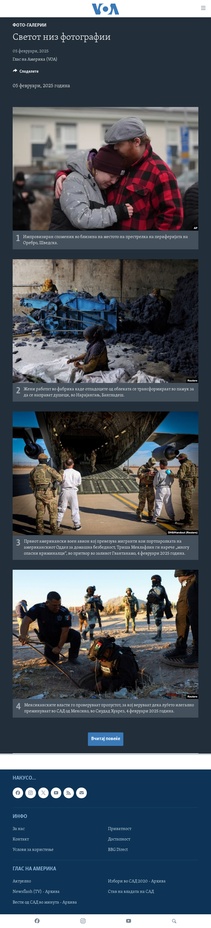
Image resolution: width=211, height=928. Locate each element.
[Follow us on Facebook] (18, 793)
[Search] (174, 921)
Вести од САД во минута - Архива (45, 902)
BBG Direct (118, 850)
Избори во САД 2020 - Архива (137, 881)
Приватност (119, 829)
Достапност (119, 839)
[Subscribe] (81, 793)
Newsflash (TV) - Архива (36, 892)
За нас (19, 829)
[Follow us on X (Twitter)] (43, 793)
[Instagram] (82, 921)
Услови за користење (33, 850)
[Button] (25, 72)
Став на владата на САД (131, 892)
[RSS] (68, 793)
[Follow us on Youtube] (56, 793)
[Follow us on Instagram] (30, 793)
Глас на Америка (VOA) (35, 59)
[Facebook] (37, 921)
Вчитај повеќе (105, 739)
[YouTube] (128, 921)
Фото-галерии (29, 25)
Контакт (21, 839)
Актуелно (22, 881)
